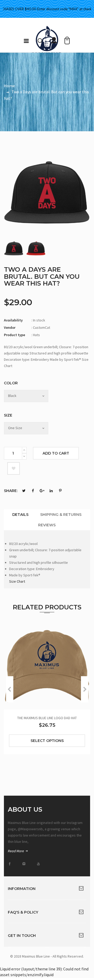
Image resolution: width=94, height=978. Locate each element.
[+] (24, 450)
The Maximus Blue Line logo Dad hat (47, 717)
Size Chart (17, 581)
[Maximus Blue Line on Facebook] (11, 863)
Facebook (33, 491)
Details (20, 514)
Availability (13, 320)
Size (8, 415)
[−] (24, 456)
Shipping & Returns (60, 514)
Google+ (42, 491)
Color (11, 383)
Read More (16, 851)
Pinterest (60, 491)
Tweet (24, 491)
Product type (14, 334)
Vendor (9, 327)
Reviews (47, 525)
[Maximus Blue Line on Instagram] (25, 863)
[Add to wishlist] (13, 468)
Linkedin (51, 491)
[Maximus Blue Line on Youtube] (40, 863)
